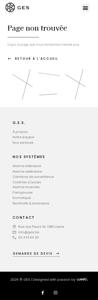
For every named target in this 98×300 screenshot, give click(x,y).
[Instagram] (56, 293)
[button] (85, 8)
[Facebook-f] (43, 293)
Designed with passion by (54, 279)
